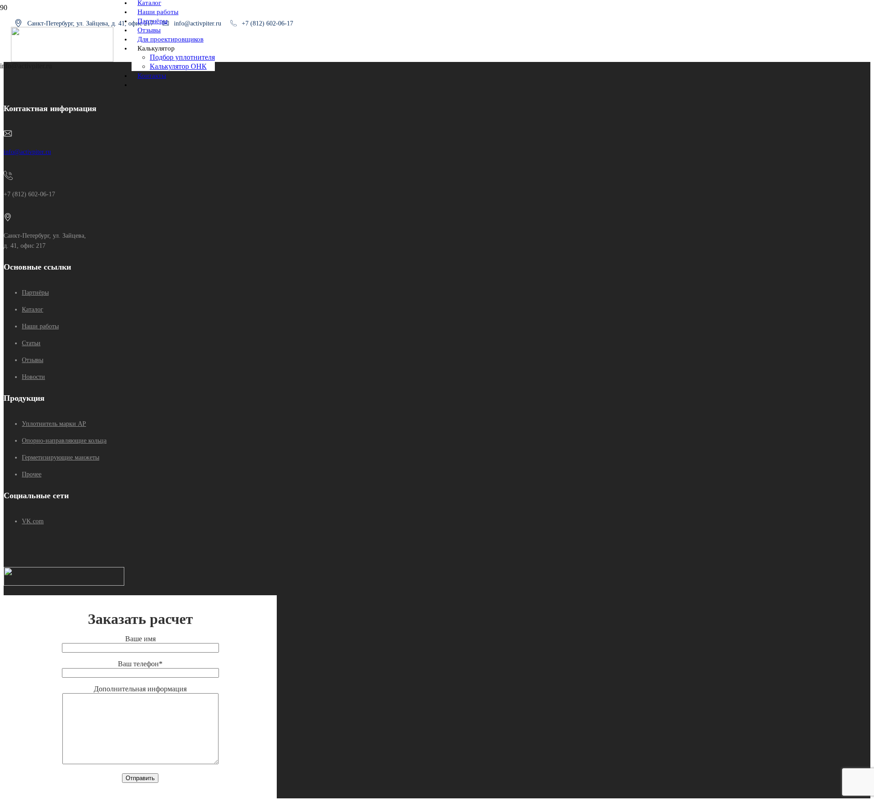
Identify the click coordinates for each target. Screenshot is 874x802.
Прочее (31, 474)
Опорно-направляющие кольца (64, 440)
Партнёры (35, 292)
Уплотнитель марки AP (54, 423)
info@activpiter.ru (27, 151)
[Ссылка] (62, 59)
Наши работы (40, 326)
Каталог (32, 309)
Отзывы (32, 360)
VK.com (33, 521)
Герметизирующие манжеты (60, 457)
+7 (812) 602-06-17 (267, 23)
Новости (33, 376)
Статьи (31, 343)
